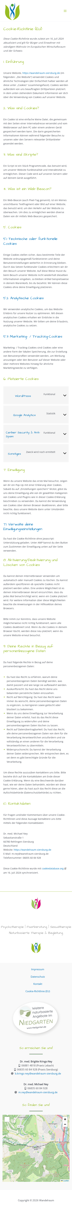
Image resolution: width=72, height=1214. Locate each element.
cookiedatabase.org (53, 868)
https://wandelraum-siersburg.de (41, 73)
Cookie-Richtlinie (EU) (37, 991)
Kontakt (37, 983)
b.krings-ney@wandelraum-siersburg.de (38, 1073)
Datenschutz (38, 976)
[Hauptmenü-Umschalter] (65, 10)
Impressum (37, 969)
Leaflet (66, 1180)
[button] (36, 1148)
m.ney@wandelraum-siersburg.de (37, 1092)
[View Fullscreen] (7, 1119)
